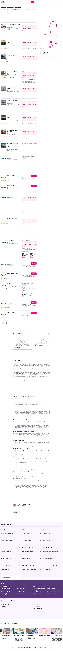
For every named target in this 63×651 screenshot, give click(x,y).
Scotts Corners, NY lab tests (53, 591)
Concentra (3, 606)
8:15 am (29, 199)
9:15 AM (24, 28)
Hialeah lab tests (19, 590)
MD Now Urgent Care (36, 606)
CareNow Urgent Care (5, 604)
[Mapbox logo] (41, 48)
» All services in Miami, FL (7, 577)
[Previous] (47, 334)
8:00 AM (24, 56)
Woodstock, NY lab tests (37, 593)
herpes (40, 450)
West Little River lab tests (21, 593)
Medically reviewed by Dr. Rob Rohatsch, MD (24, 504)
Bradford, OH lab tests (51, 593)
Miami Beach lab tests (5, 591)
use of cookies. (44, 647)
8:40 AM (24, 44)
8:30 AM (24, 26)
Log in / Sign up (58, 1)
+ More (29, 346)
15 (14, 322)
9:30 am (29, 219)
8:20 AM (29, 42)
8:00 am (24, 199)
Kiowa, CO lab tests (36, 594)
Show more (35, 36)
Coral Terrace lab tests (20, 588)
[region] (51, 34)
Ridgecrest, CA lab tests (52, 590)
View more (23, 30)
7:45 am (34, 197)
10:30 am (34, 222)
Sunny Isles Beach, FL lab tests (38, 588)
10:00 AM (34, 28)
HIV (31, 450)
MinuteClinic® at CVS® (37, 608)
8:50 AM (29, 44)
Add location (57, 52)
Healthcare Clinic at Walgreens (38, 604)
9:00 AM (34, 26)
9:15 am (24, 219)
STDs (24, 450)
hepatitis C (35, 450)
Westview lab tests (5, 594)
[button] (56, 35)
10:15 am (29, 222)
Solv (2, 5)
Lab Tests (4, 5)
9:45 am (34, 219)
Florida (8, 5)
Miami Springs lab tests (6, 593)
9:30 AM (34, 91)
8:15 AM (24, 42)
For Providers (49, 1)
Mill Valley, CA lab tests (37, 590)
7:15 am (24, 197)
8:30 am (34, 199)
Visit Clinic (34, 175)
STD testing (40, 451)
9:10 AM (24, 91)
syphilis (29, 450)
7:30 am (29, 197)
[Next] (49, 334)
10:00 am (24, 222)
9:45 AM (29, 28)
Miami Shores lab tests (20, 591)
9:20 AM (29, 91)
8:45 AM (29, 26)
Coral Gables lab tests (5, 588)
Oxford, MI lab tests (51, 588)
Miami (10, 5)
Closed (24, 158)
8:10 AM (29, 56)
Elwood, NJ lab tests (36, 591)
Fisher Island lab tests (5, 590)
